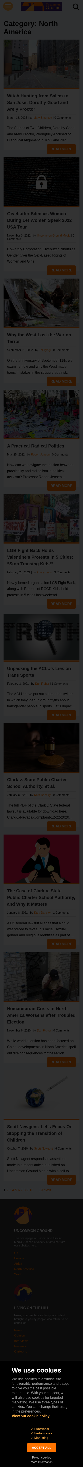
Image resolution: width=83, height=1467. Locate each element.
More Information (41, 1462)
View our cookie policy (31, 1416)
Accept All (41, 1447)
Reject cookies (41, 1457)
